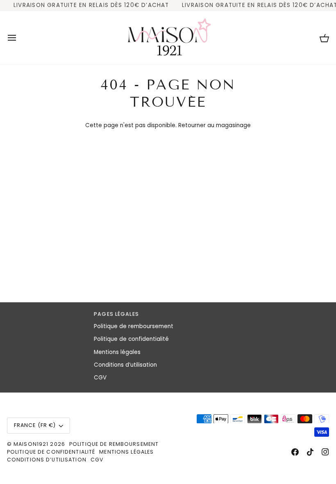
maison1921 (31, 444)
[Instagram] (325, 452)
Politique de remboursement (133, 326)
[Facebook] (295, 452)
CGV (100, 377)
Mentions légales (117, 352)
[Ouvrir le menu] (19, 37)
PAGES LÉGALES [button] (116, 313)
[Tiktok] (310, 452)
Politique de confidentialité (131, 339)
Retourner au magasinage (214, 125)
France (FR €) (35, 425)
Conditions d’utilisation (125, 365)
